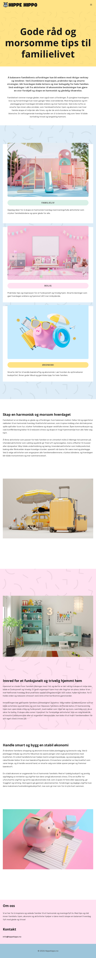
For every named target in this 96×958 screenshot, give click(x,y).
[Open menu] (91, 4)
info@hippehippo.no (12, 937)
